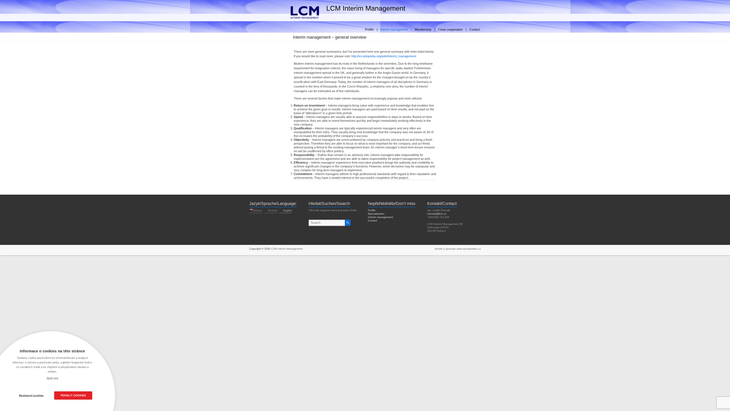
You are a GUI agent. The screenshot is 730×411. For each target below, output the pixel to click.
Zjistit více (52, 378)
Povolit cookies (73, 395)
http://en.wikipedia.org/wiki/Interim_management (383, 56)
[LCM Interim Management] (285, 4)
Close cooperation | (452, 29)
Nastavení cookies (31, 395)
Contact (474, 29)
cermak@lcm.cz (436, 213)
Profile (371, 210)
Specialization (376, 213)
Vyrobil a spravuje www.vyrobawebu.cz (457, 248)
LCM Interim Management (365, 8)
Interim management (380, 217)
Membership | (425, 29)
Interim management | (396, 29)
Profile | (371, 29)
